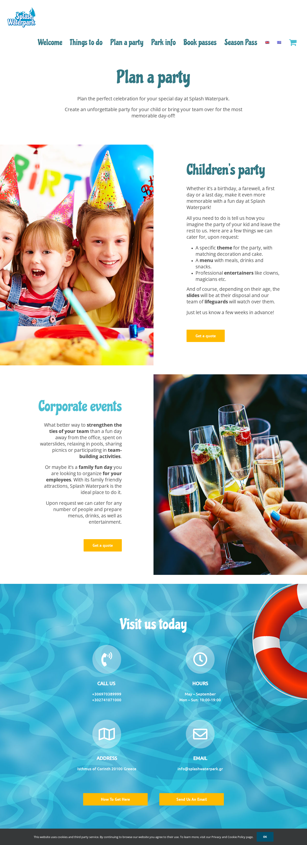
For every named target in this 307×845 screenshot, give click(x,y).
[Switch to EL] (279, 42)
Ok (265, 837)
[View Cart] (292, 42)
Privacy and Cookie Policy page (232, 837)
